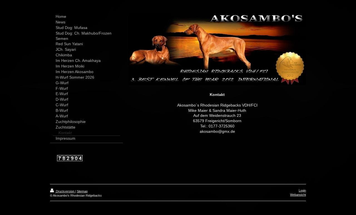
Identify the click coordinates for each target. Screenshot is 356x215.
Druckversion (65, 191)
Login (302, 190)
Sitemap (82, 191)
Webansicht (298, 194)
